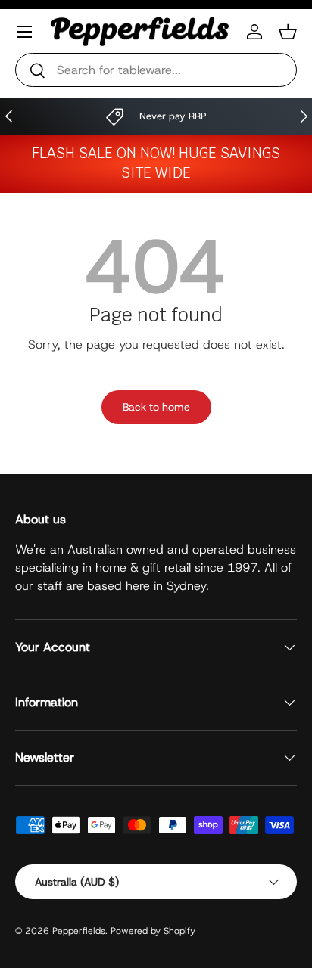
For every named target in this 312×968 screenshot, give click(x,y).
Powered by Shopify (153, 931)
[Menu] (24, 31)
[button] (287, 31)
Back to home (156, 407)
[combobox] (156, 70)
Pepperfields (78, 931)
